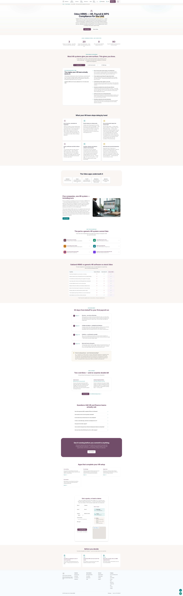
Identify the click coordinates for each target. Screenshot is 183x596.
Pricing (111, 579)
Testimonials (112, 583)
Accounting (88, 576)
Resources (86, 1)
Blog (111, 580)
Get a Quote (87, 29)
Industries (66, 1)
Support (99, 579)
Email (80, 509)
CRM (87, 579)
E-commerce (76, 577)
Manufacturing (76, 574)
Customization (100, 576)
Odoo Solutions (71, 1)
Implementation (100, 574)
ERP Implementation (89, 574)
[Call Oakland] (180, 590)
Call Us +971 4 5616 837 (116, 593)
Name (80, 505)
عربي (97, 1)
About (91, 1)
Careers (111, 586)
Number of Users (87, 513)
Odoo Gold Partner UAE (114, 574)
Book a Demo (118, 1)
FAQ (110, 585)
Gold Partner (94, 1)
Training (99, 577)
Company (85, 505)
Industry (78, 513)
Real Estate (76, 576)
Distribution (76, 579)
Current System (79, 517)
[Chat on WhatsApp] (180, 593)
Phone (87, 509)
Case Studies (81, 1)
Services (76, 1)
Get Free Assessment (113, 1)
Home (63, 4)
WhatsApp (109, 593)
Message (80, 521)
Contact (111, 588)
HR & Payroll (88, 577)
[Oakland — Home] (63, 1)
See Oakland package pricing (95, 393)
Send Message (82, 529)
